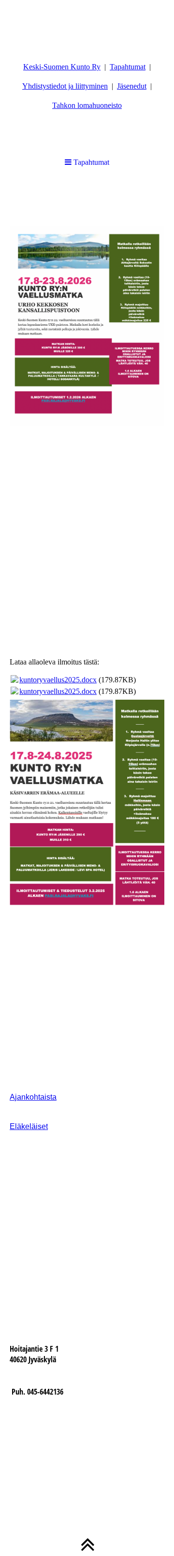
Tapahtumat (127, 67)
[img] (87, 24)
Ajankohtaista (33, 1097)
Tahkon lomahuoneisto (87, 105)
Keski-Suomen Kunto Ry (62, 67)
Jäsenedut (131, 86)
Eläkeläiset (29, 1126)
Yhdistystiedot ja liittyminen (65, 86)
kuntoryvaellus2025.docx (58, 680)
